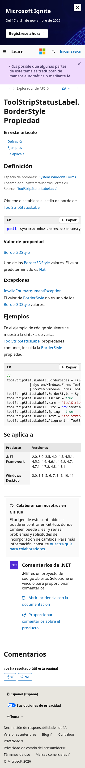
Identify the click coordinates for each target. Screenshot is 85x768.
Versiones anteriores (20, 734)
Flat (42, 269)
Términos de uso (17, 754)
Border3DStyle (17, 252)
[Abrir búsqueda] (53, 51)
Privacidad (12, 741)
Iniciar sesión (70, 51)
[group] (42, 229)
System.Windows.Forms (57, 177)
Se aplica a (16, 154)
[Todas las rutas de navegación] (8, 88)
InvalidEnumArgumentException (33, 290)
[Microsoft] (42, 51)
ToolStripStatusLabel (22, 207)
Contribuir (66, 734)
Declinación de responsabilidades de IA (35, 727)
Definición (15, 141)
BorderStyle (33, 298)
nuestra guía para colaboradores (41, 546)
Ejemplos (15, 147)
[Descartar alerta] (77, 7)
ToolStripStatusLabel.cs (35, 188)
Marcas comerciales (51, 754)
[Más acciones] (77, 88)
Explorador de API (31, 88)
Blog (45, 734)
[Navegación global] (4, 51)
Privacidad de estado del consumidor (33, 748)
